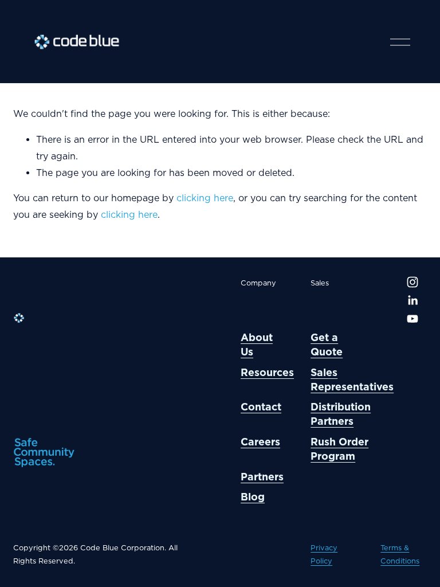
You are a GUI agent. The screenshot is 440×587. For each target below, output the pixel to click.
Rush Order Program (339, 449)
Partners (262, 477)
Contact (261, 407)
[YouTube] (412, 318)
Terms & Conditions (399, 554)
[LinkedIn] (412, 300)
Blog (253, 497)
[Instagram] (412, 282)
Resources (267, 372)
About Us (257, 344)
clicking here (204, 198)
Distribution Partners (341, 414)
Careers (260, 442)
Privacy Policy (324, 554)
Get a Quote (327, 344)
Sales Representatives (352, 379)
